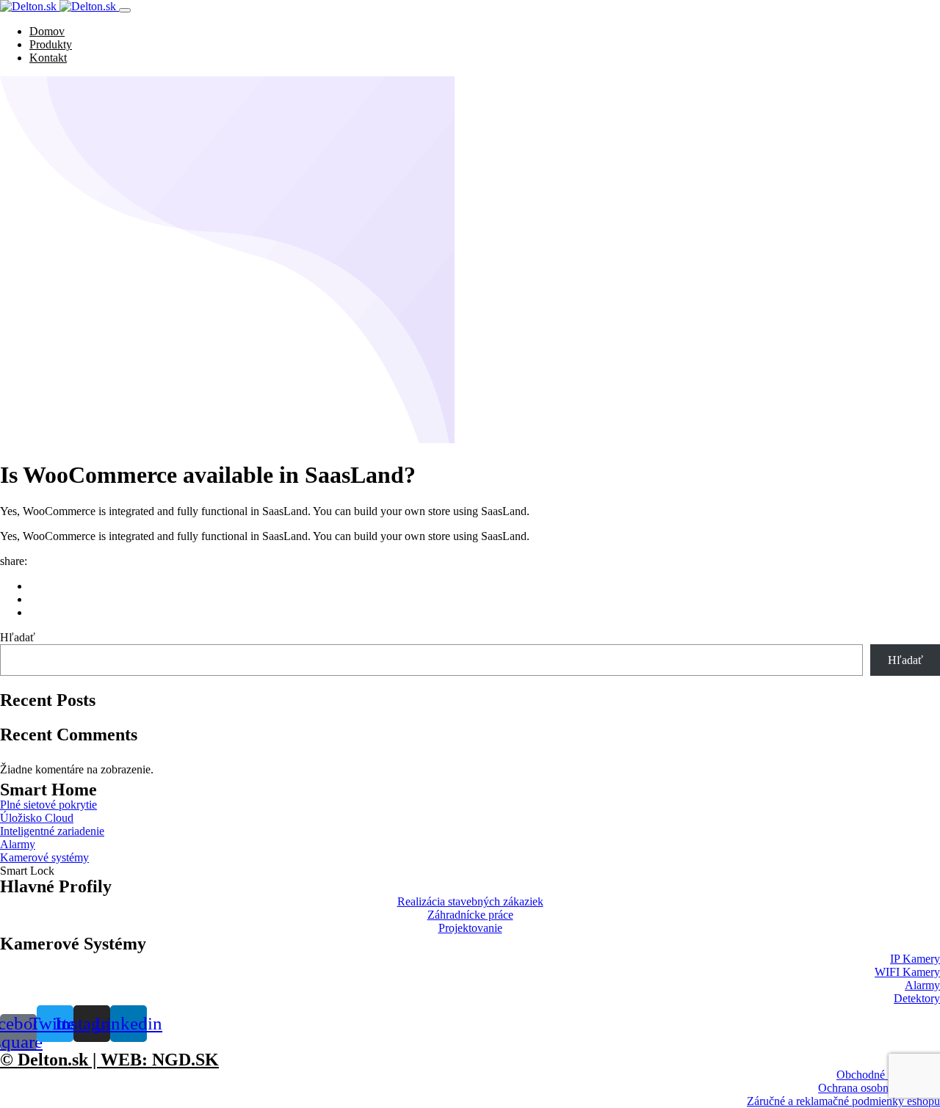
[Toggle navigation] (125, 10)
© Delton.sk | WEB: (76, 1059)
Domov (47, 31)
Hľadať (17, 637)
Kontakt (48, 57)
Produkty (50, 44)
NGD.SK (185, 1059)
